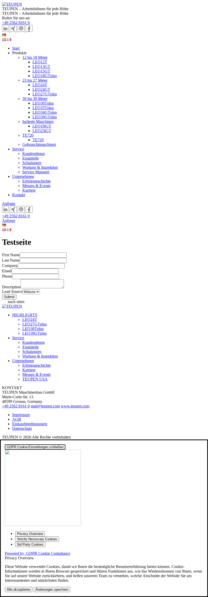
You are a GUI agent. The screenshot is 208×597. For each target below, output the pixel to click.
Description (11, 287)
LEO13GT (41, 66)
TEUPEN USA (35, 379)
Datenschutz (22, 428)
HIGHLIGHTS (24, 315)
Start (16, 48)
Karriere (29, 190)
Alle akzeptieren (18, 589)
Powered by (37, 553)
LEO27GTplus (44, 94)
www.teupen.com (75, 406)
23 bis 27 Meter (34, 80)
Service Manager (35, 172)
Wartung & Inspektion (40, 167)
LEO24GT (41, 89)
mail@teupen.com (45, 406)
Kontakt (18, 195)
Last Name (11, 260)
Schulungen (31, 163)
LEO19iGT (41, 126)
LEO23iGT (41, 131)
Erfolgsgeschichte (36, 181)
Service (18, 149)
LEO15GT (41, 71)
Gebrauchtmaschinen (39, 144)
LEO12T (39, 62)
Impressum (21, 415)
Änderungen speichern (52, 589)
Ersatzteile (30, 158)
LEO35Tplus (43, 108)
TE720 (27, 135)
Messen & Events (36, 185)
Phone (7, 276)
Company (10, 265)
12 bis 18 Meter (34, 57)
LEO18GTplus (44, 76)
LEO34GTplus (44, 112)
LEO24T (39, 85)
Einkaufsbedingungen (29, 424)
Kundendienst (33, 153)
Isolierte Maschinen (38, 121)
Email (6, 271)
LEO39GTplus (44, 117)
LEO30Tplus (43, 103)
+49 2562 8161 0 (16, 22)
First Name (11, 255)
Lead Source (12, 291)
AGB (16, 419)
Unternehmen (23, 176)
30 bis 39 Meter (34, 98)
